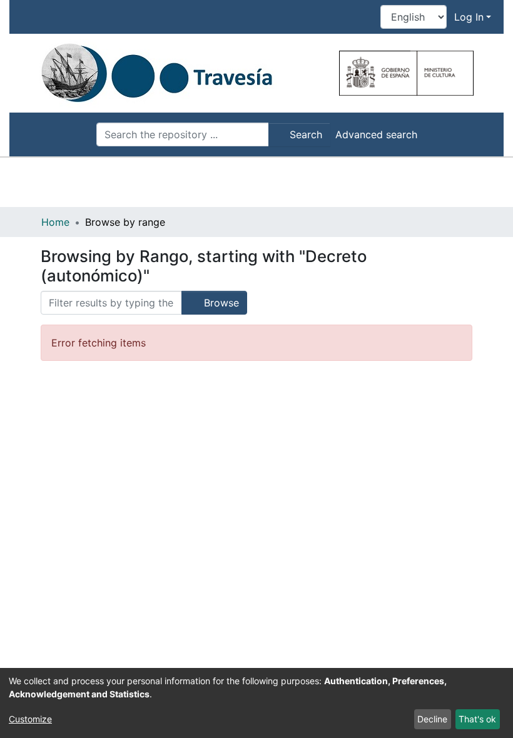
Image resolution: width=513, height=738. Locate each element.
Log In (469, 17)
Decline (432, 719)
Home (55, 222)
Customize (30, 719)
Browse (220, 302)
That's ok (477, 719)
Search (304, 134)
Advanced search (376, 134)
